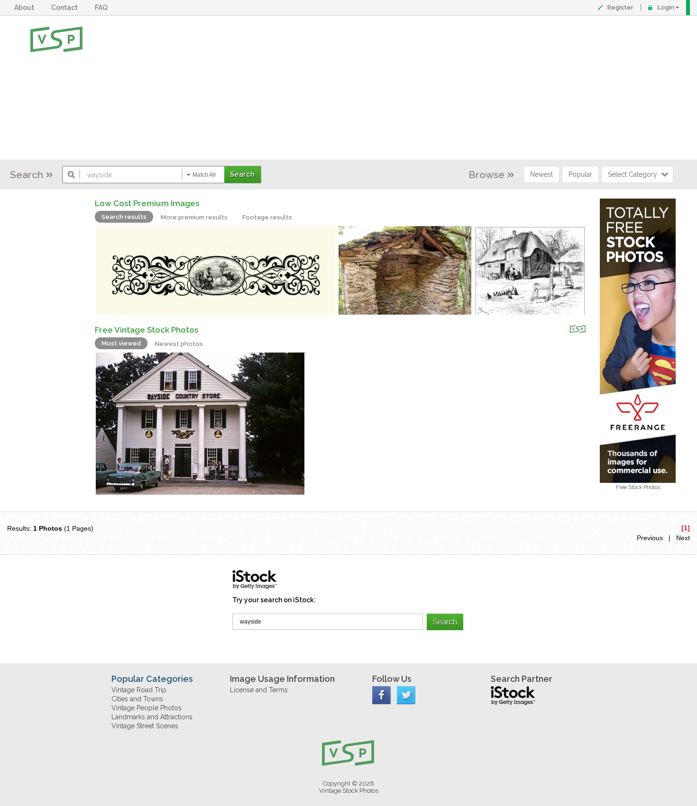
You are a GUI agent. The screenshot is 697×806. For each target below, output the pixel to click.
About (25, 7)
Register (620, 7)
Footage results (267, 217)
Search (26, 175)
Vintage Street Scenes (144, 726)
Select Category (632, 174)
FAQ (102, 7)
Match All (204, 175)
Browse (486, 175)
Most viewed (121, 343)
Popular (580, 174)
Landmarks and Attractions (152, 717)
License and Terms (259, 690)
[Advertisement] (379, 87)
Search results (124, 216)
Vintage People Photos (146, 708)
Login (666, 7)
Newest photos (179, 343)
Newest (541, 174)
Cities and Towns (137, 699)
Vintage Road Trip (138, 690)
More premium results (194, 217)
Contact (66, 7)
